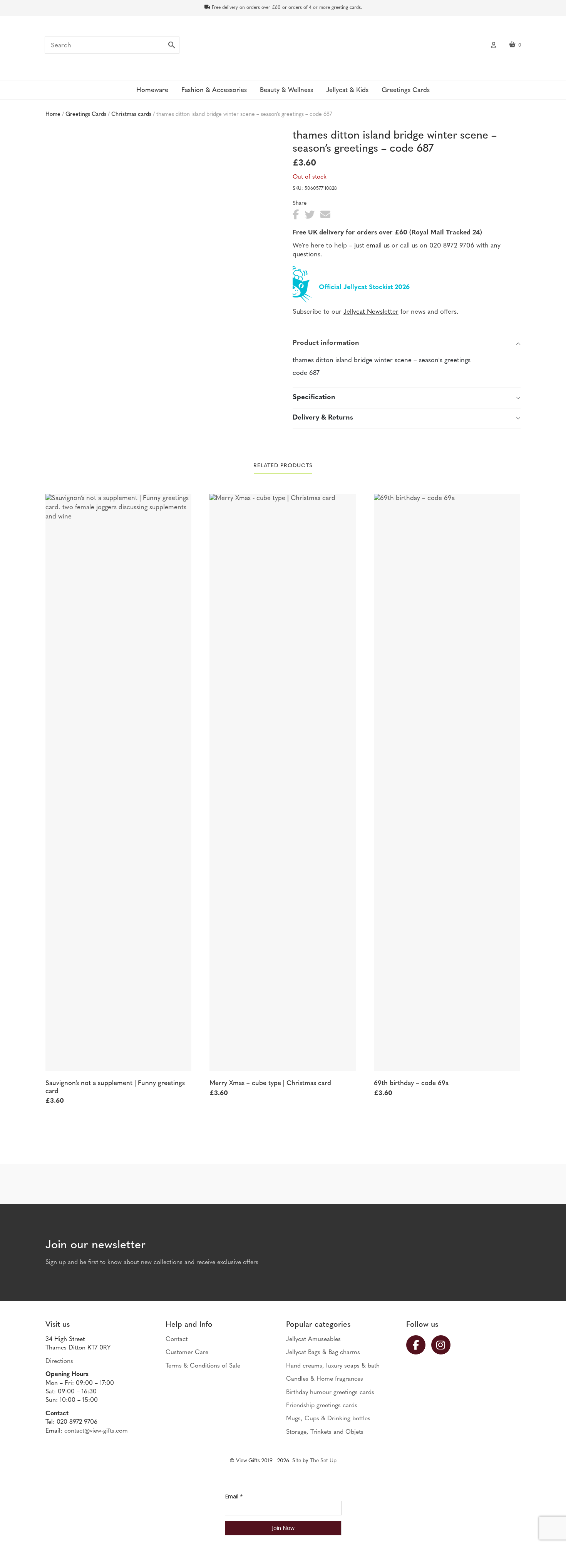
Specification (314, 397)
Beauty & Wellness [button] (286, 90)
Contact (177, 1339)
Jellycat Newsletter (371, 312)
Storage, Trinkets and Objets (324, 1432)
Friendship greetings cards (321, 1406)
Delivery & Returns (323, 418)
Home (52, 114)
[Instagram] (443, 1344)
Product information (326, 343)
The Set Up (323, 1461)
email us (378, 245)
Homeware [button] (152, 90)
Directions (59, 1361)
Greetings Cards (85, 114)
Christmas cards (131, 114)
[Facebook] (418, 1344)
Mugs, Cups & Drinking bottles (328, 1419)
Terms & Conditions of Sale (203, 1366)
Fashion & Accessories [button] (214, 90)
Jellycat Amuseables (313, 1339)
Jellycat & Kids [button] (347, 90)
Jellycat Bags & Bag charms (323, 1352)
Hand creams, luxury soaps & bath (333, 1366)
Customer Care (187, 1352)
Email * (234, 1496)
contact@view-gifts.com (96, 1431)
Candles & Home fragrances (324, 1379)
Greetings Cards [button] (406, 90)
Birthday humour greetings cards (330, 1392)
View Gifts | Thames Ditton (283, 47)
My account (493, 44)
